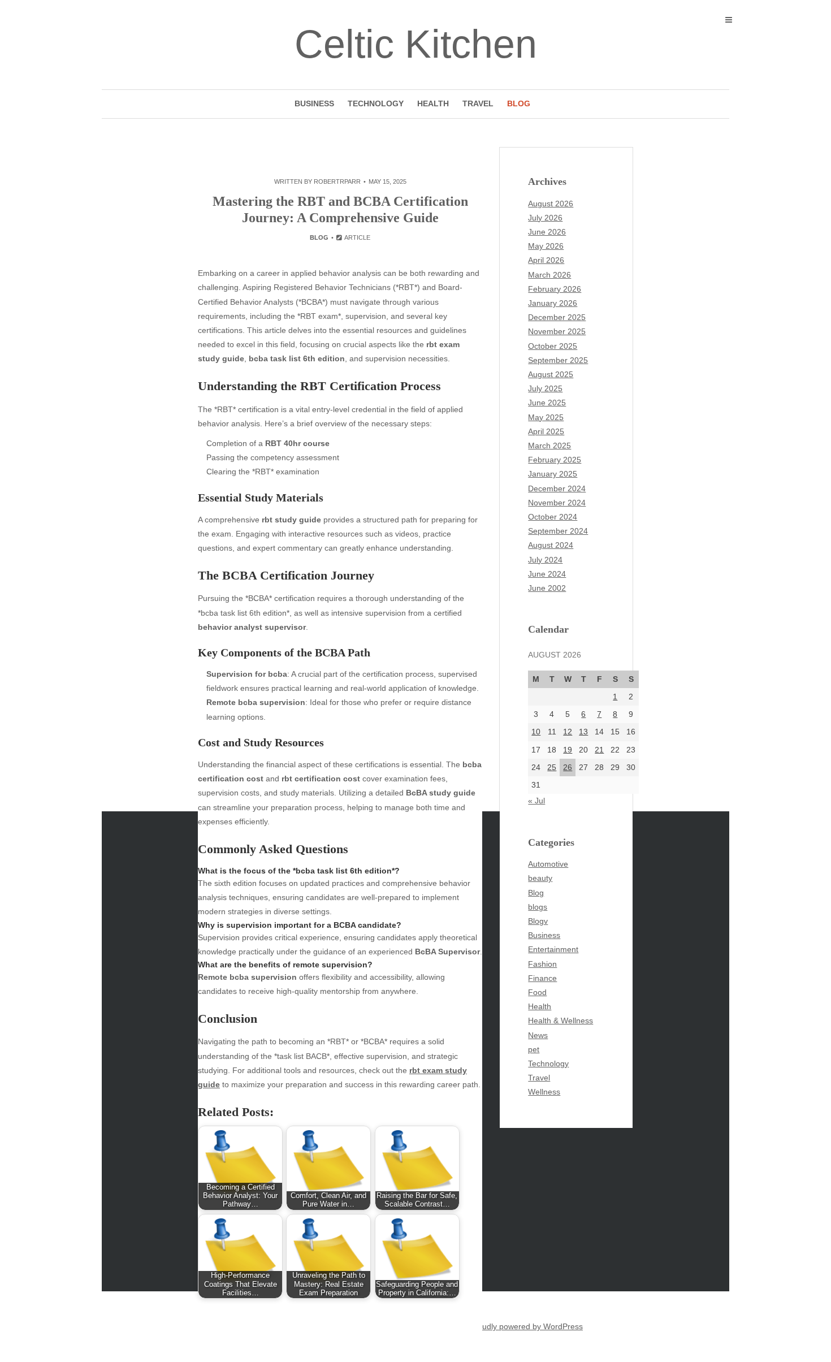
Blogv (538, 921)
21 (599, 749)
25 (551, 767)
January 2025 (552, 473)
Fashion (542, 963)
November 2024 (557, 502)
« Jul (536, 800)
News (538, 1035)
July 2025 (545, 388)
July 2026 (545, 217)
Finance (542, 978)
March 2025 (549, 445)
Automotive (548, 863)
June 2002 (547, 588)
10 (535, 731)
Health (433, 103)
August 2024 (550, 545)
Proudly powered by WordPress (526, 1326)
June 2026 (547, 231)
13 (583, 731)
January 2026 (552, 303)
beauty (540, 878)
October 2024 (552, 516)
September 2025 (558, 360)
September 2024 (558, 530)
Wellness (544, 1091)
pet (533, 1049)
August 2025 (550, 374)
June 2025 (547, 402)
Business (314, 103)
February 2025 (554, 459)
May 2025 (546, 417)
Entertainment (553, 949)
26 (567, 767)
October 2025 (552, 346)
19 (567, 749)
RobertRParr (337, 181)
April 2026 (546, 260)
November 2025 (557, 331)
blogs (537, 906)
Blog (518, 103)
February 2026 (554, 288)
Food (537, 992)
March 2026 (549, 274)
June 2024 (547, 573)
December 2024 (557, 488)
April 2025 (546, 431)
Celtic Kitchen (416, 44)
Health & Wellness (560, 1020)
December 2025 (557, 317)
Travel (478, 103)
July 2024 (545, 559)
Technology (376, 103)
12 (567, 731)
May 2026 (546, 245)
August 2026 (550, 203)
